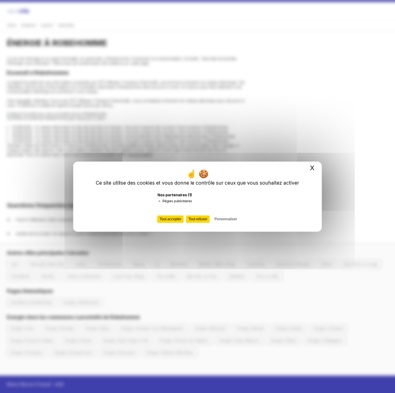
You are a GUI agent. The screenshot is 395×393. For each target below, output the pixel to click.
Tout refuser (197, 219)
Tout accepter (170, 219)
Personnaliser (225, 219)
